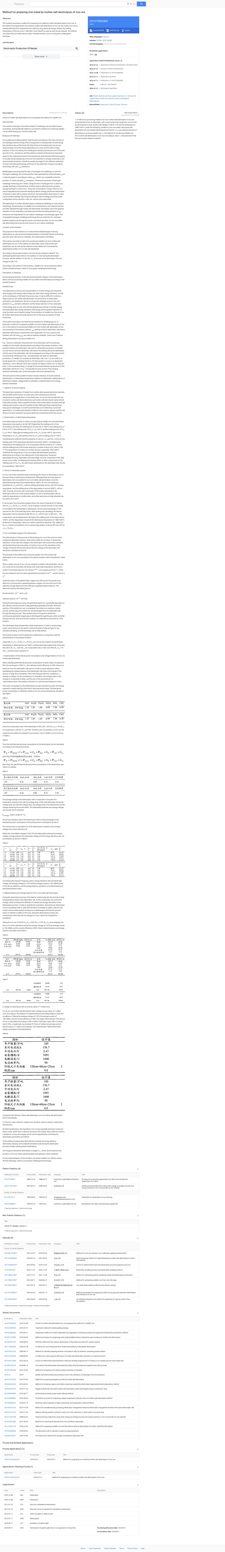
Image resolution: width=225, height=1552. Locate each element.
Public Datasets (110, 1548)
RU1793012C (9, 1197)
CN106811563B (10, 1253)
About (83, 1548)
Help (143, 1548)
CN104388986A (10, 1398)
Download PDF (98, 30)
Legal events (94, 98)
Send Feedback (95, 1548)
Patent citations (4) (100, 96)
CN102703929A (10, 1370)
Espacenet (104, 104)
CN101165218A (10, 1186)
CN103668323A (10, 1384)
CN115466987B (10, 1299)
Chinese (106, 37)
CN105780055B (10, 1431)
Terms (121, 1548)
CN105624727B (10, 1408)
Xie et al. (7, 1375)
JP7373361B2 (9, 1270)
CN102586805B (10, 1333)
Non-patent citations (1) (117, 96)
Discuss (124, 104)
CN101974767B (10, 1379)
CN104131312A (10, 1412)
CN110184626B (10, 1258)
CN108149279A (10, 1365)
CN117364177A (10, 1426)
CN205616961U (10, 1436)
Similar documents (107, 98)
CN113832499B (10, 1285)
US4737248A (9, 1179)
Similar (127, 30)
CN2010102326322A (12, 1459)
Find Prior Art (114, 30)
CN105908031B (10, 1403)
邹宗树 (99, 40)
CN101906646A (10, 1323)
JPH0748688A (9, 1204)
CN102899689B (10, 1393)
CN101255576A (10, 1356)
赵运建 (109, 40)
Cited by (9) (131, 96)
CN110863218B (10, 1275)
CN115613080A (10, 1293)
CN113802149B (10, 1280)
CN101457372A (10, 1351)
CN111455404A (10, 1347)
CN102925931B (10, 1389)
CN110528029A (10, 1265)
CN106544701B (10, 1342)
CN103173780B (10, 1337)
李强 (104, 40)
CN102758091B (10, 1328)
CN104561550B (10, 1361)
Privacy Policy (132, 1548)
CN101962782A (10, 1422)
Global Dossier (114, 104)
